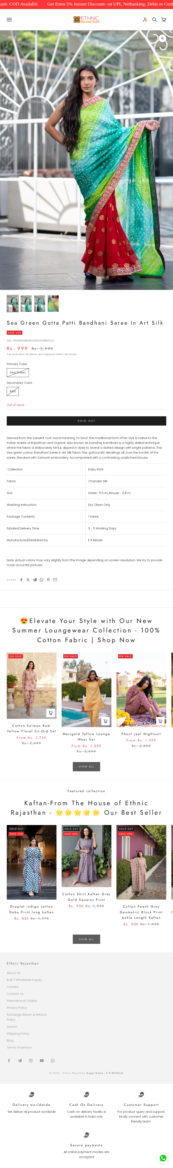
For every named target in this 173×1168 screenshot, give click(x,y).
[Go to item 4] (53, 303)
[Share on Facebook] (21, 580)
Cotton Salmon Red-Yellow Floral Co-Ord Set (31, 728)
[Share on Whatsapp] (41, 580)
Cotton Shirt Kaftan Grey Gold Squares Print (86, 897)
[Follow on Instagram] (31, 1060)
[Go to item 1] (13, 303)
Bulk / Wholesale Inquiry (24, 980)
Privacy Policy (17, 1008)
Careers (13, 987)
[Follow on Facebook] (9, 1060)
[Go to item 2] (26, 303)
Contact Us (15, 994)
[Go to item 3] (40, 303)
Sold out (86, 421)
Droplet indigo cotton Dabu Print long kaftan (31, 909)
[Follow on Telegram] (20, 1060)
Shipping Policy (18, 1033)
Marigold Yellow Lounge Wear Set (86, 736)
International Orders (22, 1001)
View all (86, 767)
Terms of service (19, 1047)
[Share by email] (55, 580)
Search (12, 1027)
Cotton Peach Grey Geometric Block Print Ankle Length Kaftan (141, 912)
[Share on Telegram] (35, 580)
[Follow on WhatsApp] (53, 1060)
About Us (13, 973)
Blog (10, 1040)
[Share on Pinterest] (48, 580)
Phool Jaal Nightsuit (141, 733)
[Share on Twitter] (28, 580)
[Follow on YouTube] (42, 1060)
